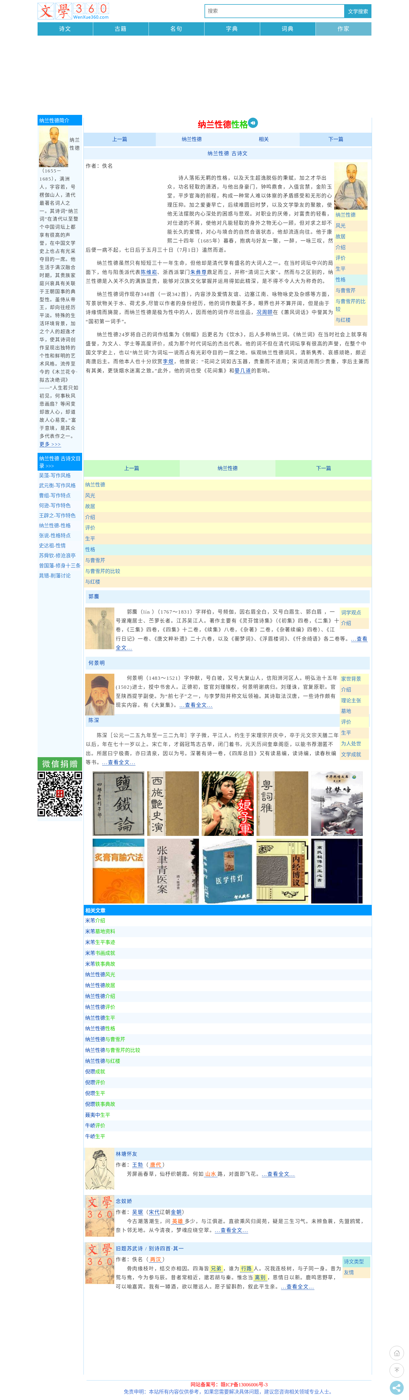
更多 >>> (50, 444)
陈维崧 (149, 272)
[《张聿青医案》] (173, 902)
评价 (341, 258)
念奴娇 (124, 1201)
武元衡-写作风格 (57, 485)
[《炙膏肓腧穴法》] (118, 902)
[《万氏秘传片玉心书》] (337, 902)
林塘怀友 (127, 1154)
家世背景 (351, 679)
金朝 (176, 1212)
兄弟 (216, 1268)
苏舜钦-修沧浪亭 (57, 556)
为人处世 (351, 744)
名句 (176, 29)
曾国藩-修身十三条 (60, 566)
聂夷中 (97, 1115)
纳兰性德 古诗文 (228, 153)
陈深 (94, 720)
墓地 (346, 711)
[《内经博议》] (282, 902)
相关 (264, 139)
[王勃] (99, 1188)
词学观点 (351, 613)
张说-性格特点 (55, 536)
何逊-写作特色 (55, 505)
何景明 (96, 663)
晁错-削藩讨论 (55, 576)
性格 (341, 280)
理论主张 (351, 700)
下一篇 (335, 139)
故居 (341, 236)
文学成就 (351, 754)
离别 (260, 1277)
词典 (288, 29)
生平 (341, 269)
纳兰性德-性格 (55, 526)
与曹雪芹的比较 (351, 305)
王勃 (137, 1165)
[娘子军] (227, 834)
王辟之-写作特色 (57, 515)
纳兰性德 (192, 139)
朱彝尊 (198, 272)
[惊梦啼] (337, 834)
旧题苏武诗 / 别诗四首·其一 (150, 1248)
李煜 (168, 361)
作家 (343, 29)
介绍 (341, 247)
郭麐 (94, 596)
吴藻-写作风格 (55, 475)
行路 (246, 1268)
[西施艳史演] (173, 834)
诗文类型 (354, 1262)
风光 (341, 226)
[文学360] (73, 11)
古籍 (121, 29)
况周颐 (265, 312)
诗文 (65, 29)
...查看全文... (196, 705)
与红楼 (343, 320)
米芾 (95, 921)
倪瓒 (95, 1072)
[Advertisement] (204, 76)
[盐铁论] (118, 834)
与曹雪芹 (346, 290)
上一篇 (119, 139)
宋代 (154, 1212)
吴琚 (137, 1212)
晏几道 (243, 371)
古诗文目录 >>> (60, 462)
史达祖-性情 (52, 546)
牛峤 (95, 1126)
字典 (232, 29)
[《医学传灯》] (227, 902)
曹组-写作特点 (55, 495)
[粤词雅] (282, 834)
